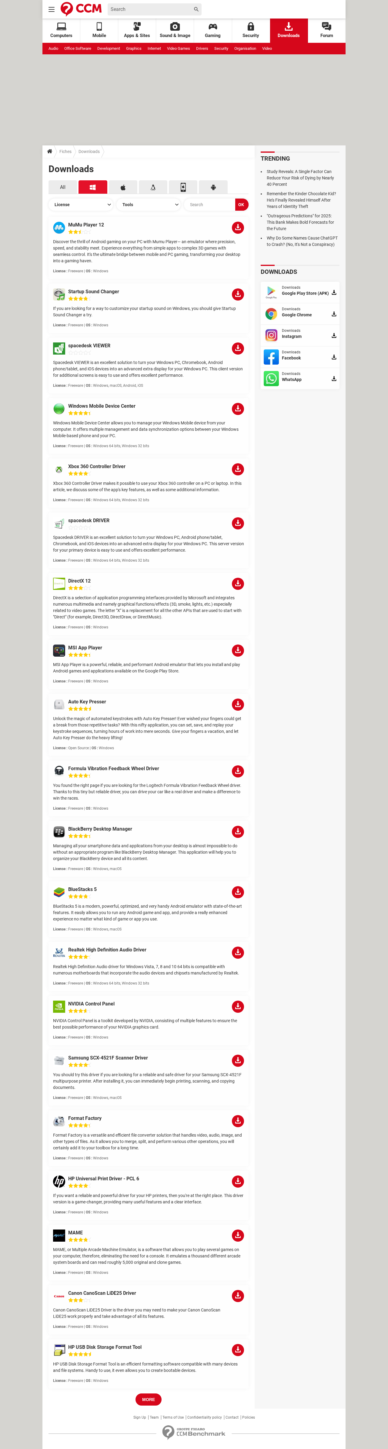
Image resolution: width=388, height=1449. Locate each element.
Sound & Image (175, 35)
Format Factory (85, 1118)
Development (108, 48)
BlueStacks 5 (82, 889)
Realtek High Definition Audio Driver (107, 950)
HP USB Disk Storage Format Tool (105, 1347)
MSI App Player (85, 648)
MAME (75, 1233)
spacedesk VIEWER (89, 346)
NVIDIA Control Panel (91, 1004)
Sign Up (139, 1417)
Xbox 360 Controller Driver (96, 466)
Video (267, 48)
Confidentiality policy (204, 1417)
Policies (248, 1417)
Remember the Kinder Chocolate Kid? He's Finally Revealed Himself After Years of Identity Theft (301, 200)
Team (154, 1417)
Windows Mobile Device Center (101, 406)
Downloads (289, 35)
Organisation (245, 48)
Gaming (213, 35)
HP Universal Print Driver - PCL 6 (103, 1179)
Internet (154, 48)
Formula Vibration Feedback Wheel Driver (113, 768)
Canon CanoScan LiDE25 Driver (102, 1293)
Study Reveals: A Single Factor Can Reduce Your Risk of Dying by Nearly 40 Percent (300, 178)
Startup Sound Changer (93, 291)
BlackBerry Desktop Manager (100, 829)
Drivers (202, 48)
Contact (232, 1417)
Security (250, 35)
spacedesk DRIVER (88, 520)
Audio (53, 48)
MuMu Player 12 (86, 225)
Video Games (178, 48)
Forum (326, 35)
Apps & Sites (137, 35)
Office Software (77, 48)
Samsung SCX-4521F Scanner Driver (108, 1058)
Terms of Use (173, 1417)
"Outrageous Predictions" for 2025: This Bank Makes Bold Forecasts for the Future (300, 222)
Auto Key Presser (87, 702)
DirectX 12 (79, 581)
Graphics (134, 48)
